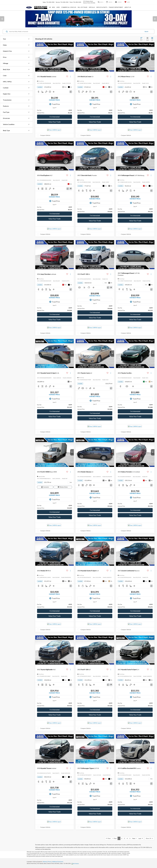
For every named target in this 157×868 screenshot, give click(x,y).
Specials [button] (92, 7)
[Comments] (71, 91)
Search (146, 31)
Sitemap (45, 861)
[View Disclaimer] (53, 92)
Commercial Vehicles (68, 7)
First (108, 838)
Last (140, 838)
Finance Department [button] (116, 7)
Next (134, 838)
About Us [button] (127, 7)
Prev (115, 838)
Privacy (49, 861)
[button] (72, 57)
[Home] (50, 7)
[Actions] (70, 76)
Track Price (56, 104)
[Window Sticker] (71, 188)
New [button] (53, 7)
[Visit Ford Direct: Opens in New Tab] (75, 863)
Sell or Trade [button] (82, 7)
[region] (54, 111)
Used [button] (58, 7)
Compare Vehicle (45, 135)
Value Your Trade (55, 122)
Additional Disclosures (57, 861)
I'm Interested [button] (55, 117)
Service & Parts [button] (101, 7)
